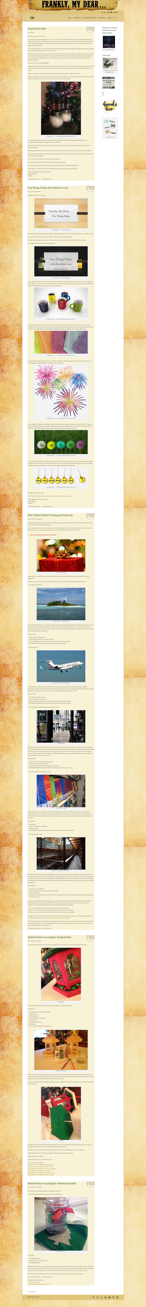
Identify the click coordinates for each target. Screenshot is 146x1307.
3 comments (38, 519)
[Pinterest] (113, 13)
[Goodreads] (107, 13)
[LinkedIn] (109, 13)
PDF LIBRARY (101, 18)
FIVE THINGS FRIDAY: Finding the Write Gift (50, 515)
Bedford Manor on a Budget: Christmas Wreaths (41, 1164)
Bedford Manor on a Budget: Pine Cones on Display (42, 1168)
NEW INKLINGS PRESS (89, 18)
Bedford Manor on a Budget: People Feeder (49, 937)
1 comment (38, 191)
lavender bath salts (51, 50)
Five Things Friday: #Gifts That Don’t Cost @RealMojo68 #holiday (53, 496)
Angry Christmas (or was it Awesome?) (38, 1284)
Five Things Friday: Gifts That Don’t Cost (48, 188)
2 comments (38, 941)
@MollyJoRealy (41, 36)
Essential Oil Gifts (37, 28)
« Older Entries (31, 1291)
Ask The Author (67, 921)
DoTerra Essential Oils (54, 39)
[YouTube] (111, 13)
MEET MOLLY (77, 18)
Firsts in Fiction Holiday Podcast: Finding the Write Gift (55, 918)
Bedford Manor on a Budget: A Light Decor (39, 1170)
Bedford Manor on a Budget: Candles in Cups (40, 1166)
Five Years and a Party (34, 1282)
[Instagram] (116, 13)
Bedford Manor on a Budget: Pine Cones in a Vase (41, 1173)
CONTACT (110, 18)
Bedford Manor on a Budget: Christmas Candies (41, 1174)
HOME (69, 18)
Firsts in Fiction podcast (48, 528)
